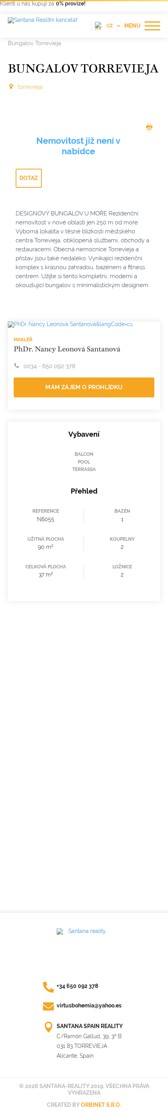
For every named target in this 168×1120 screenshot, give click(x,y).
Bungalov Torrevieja (34, 43)
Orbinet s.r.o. (101, 1105)
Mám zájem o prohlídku (83, 387)
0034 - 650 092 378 (49, 366)
